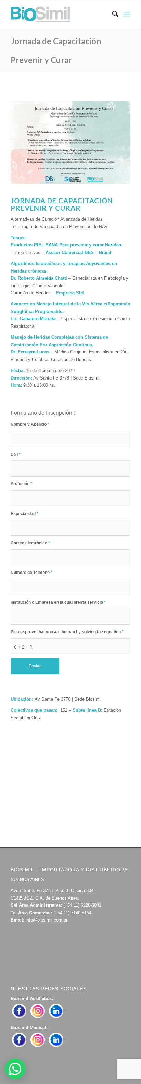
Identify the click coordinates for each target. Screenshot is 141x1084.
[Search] (111, 14)
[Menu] (126, 14)
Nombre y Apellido (30, 424)
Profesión (21, 483)
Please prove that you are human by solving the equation (67, 631)
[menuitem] (111, 14)
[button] (15, 1069)
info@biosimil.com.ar (46, 920)
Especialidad (24, 513)
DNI (16, 454)
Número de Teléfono (31, 572)
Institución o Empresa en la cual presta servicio (58, 602)
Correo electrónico (30, 543)
